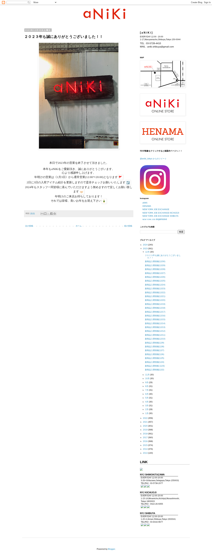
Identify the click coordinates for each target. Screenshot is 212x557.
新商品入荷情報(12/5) (154, 358)
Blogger (111, 549)
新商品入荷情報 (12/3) (155, 366)
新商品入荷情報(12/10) (155, 339)
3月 (147, 405)
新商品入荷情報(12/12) (155, 331)
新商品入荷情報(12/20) (155, 300)
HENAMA (146, 206)
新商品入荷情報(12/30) (155, 261)
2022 (145, 418)
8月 (147, 386)
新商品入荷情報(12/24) (155, 285)
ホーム (79, 226)
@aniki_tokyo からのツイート (153, 159)
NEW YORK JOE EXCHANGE (155, 209)
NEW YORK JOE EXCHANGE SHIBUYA (160, 216)
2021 (145, 422)
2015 (145, 445)
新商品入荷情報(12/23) (155, 288)
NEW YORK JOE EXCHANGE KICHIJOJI (160, 213)
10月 (147, 378)
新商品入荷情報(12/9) (154, 343)
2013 (145, 453)
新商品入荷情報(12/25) (155, 281)
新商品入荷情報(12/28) (155, 269)
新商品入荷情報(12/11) (155, 335)
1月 (147, 413)
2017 (145, 437)
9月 (147, 382)
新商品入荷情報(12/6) (154, 354)
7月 (147, 390)
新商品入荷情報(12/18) (155, 308)
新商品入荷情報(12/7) (154, 350)
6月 (147, 394)
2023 (145, 248)
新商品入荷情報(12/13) (155, 327)
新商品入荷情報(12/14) (155, 323)
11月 (147, 375)
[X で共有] (48, 213)
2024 (145, 245)
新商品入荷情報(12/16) (155, 316)
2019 (145, 430)
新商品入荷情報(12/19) (155, 304)
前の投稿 (128, 226)
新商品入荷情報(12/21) (155, 296)
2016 (145, 441)
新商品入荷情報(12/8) (154, 346)
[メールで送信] (42, 213)
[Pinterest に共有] (54, 213)
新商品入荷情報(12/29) (155, 265)
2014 (145, 449)
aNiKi (144, 203)
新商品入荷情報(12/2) (154, 370)
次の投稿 (29, 226)
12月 (147, 252)
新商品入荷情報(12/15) (155, 319)
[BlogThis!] (45, 213)
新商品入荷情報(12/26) (155, 277)
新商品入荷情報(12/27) (155, 273)
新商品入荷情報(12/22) (155, 292)
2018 (145, 434)
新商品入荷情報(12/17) (155, 312)
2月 (147, 409)
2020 (145, 426)
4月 (147, 402)
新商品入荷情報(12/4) (154, 362)
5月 (147, 398)
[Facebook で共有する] (51, 213)
